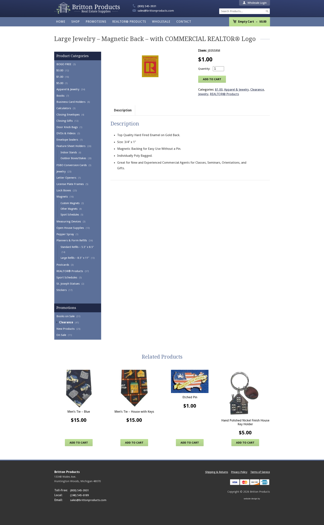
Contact (183, 21)
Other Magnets (69, 208)
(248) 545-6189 (79, 495)
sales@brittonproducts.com (156, 10)
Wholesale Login (257, 2)
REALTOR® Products (129, 21)
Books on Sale (65, 316)
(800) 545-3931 (147, 6)
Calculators (63, 108)
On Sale (61, 335)
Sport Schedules (70, 214)
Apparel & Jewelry (67, 89)
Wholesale (161, 21)
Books (60, 95)
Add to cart (212, 79)
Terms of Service (260, 472)
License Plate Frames (70, 184)
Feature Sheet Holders (71, 146)
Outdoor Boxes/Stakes (73, 158)
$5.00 (59, 83)
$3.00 (59, 70)
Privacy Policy (239, 472)
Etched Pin (189, 397)
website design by (252, 499)
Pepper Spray (65, 234)
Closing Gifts (64, 120)
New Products (65, 328)
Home (60, 21)
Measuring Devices (68, 221)
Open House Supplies (70, 228)
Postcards (62, 264)
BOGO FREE (63, 64)
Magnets (62, 196)
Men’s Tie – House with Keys (134, 411)
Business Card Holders (71, 102)
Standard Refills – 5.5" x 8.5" (77, 246)
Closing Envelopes (68, 114)
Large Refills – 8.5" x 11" (75, 257)
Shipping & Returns (216, 472)
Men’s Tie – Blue (78, 411)
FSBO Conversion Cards (71, 165)
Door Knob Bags (67, 127)
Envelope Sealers (67, 139)
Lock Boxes (63, 190)
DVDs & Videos (66, 133)
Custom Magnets (70, 203)
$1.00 (59, 76)
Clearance (66, 322)
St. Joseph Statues (68, 283)
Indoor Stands (69, 152)
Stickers (61, 290)
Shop (75, 21)
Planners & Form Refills (71, 240)
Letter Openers (66, 177)
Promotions (96, 21)
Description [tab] (123, 110)
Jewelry (61, 171)
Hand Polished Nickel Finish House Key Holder (245, 422)
